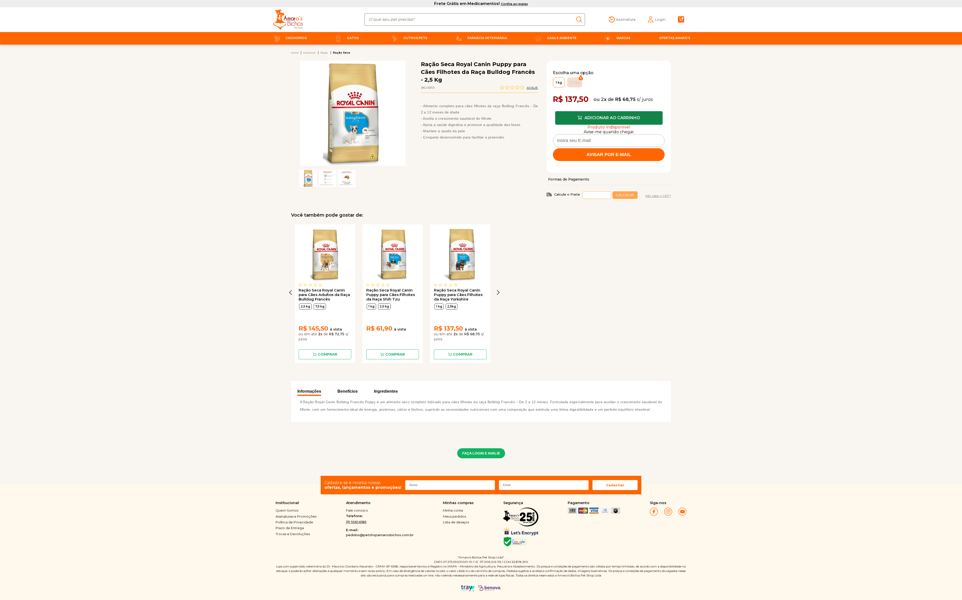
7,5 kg (319, 306)
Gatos (353, 38)
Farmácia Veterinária (487, 38)
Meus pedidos (454, 516)
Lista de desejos (456, 522)
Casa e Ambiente (561, 38)
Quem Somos (287, 510)
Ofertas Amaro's (674, 38)
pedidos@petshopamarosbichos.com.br (380, 535)
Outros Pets (415, 38)
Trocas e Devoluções (293, 534)
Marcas (623, 38)
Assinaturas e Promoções (296, 516)
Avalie (532, 88)
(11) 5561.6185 (356, 522)
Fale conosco (357, 510)
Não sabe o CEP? (658, 196)
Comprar (327, 354)
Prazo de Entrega (290, 528)
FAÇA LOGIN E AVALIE (481, 453)
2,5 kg (305, 306)
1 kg (371, 306)
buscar (580, 19)
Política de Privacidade (294, 522)
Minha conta (453, 510)
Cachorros (296, 38)
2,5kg (451, 306)
